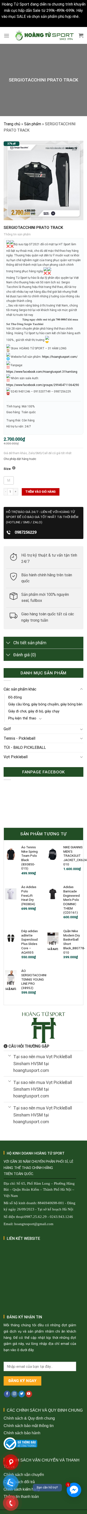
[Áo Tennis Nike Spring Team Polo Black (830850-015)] (11, 854)
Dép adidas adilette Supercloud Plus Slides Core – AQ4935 (29, 941)
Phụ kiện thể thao (22, 718)
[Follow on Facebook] (7, 1394)
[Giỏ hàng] (81, 35)
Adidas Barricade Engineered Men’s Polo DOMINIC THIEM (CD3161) (71, 899)
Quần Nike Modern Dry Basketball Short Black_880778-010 (74, 941)
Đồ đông (15, 697)
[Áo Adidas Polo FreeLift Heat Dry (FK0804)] (11, 894)
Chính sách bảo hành (22, 1433)
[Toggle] (8, 643)
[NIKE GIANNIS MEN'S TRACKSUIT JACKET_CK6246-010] (53, 854)
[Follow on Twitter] (21, 1394)
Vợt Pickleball (16, 757)
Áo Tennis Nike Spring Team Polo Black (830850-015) (29, 857)
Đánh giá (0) (24, 654)
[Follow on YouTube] (29, 1394)
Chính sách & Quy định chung (29, 1418)
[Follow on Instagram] (14, 1394)
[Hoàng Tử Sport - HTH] (44, 35)
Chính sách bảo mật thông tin (29, 1426)
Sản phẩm (32, 124)
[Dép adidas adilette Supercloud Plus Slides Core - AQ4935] (11, 938)
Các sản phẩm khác (20, 689)
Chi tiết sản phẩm (29, 642)
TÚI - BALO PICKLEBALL (25, 747)
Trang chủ (12, 124)
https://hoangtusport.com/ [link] (60, 357)
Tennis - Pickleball (19, 738)
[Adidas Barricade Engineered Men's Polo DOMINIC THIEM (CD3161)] (53, 894)
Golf (7, 729)
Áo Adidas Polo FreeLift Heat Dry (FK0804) (28, 895)
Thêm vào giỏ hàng (40, 491)
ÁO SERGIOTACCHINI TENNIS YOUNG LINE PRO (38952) (33, 979)
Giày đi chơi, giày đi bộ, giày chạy (33, 711)
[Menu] (6, 35)
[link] (41, 371)
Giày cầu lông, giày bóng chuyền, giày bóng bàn (45, 704)
